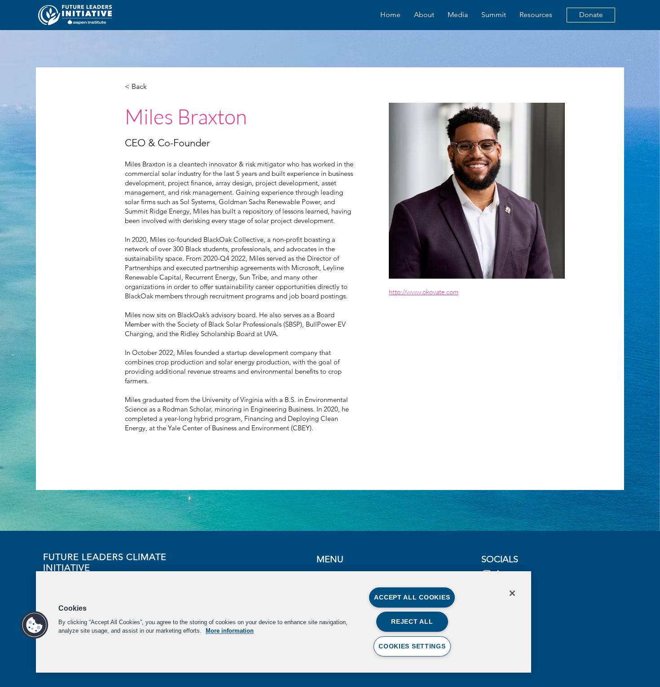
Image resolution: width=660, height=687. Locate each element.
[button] (34, 625)
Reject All (412, 621)
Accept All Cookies (412, 597)
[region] (283, 622)
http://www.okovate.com (423, 292)
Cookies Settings (412, 646)
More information (230, 630)
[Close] (512, 593)
